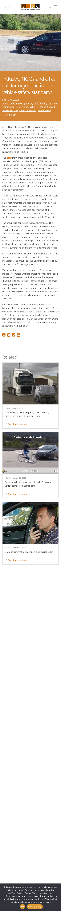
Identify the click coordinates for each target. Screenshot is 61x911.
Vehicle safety (44, 110)
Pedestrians (30, 110)
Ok (22, 906)
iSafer (21, 110)
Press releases (11, 100)
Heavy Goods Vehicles (26, 106)
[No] (57, 897)
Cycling (43, 103)
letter (9, 157)
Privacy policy (34, 906)
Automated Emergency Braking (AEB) (20, 103)
